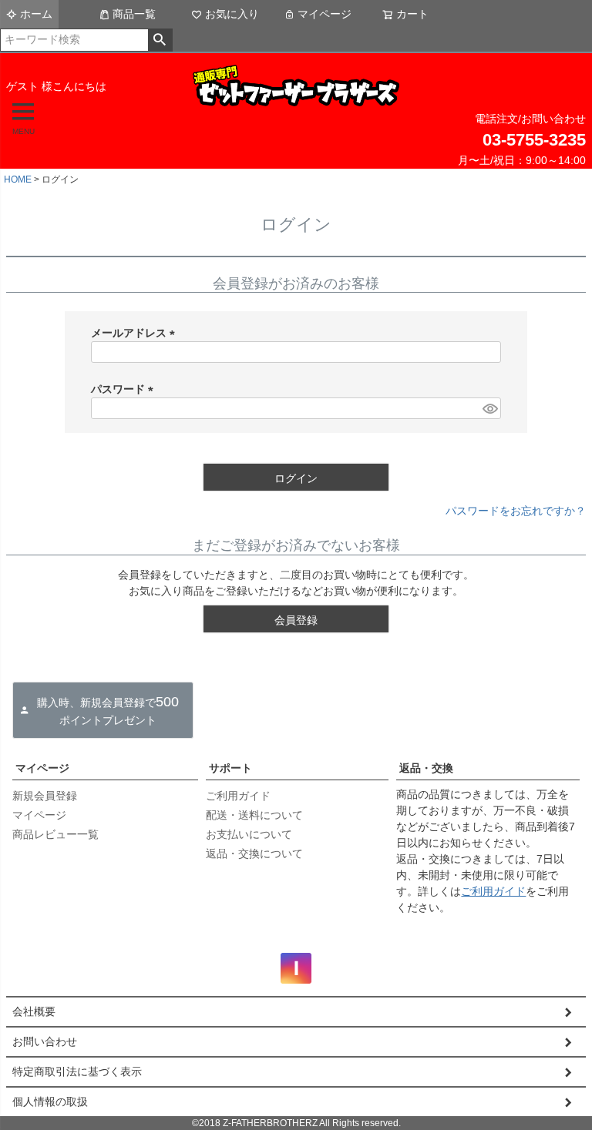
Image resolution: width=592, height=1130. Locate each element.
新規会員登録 (44, 796)
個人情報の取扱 (50, 1101)
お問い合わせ (44, 1041)
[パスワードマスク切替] (489, 408)
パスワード (125, 389)
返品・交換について (254, 853)
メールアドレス (135, 333)
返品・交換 (426, 768)
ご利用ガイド (238, 796)
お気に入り (232, 14)
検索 (160, 40)
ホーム (36, 14)
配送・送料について (254, 815)
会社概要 (34, 1011)
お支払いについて (249, 834)
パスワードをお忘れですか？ (516, 511)
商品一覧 (134, 14)
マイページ (325, 14)
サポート (230, 768)
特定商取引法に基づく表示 (77, 1071)
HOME (18, 179)
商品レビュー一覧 (55, 834)
